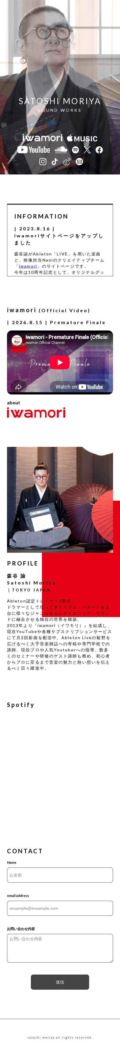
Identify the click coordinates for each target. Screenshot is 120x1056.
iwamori (28, 266)
